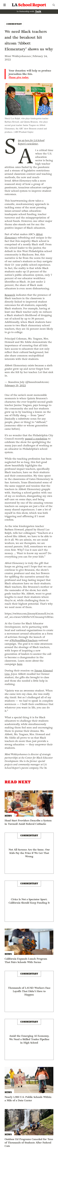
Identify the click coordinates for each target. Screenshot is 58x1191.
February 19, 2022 (15, 385)
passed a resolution (36, 438)
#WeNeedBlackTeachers (23, 640)
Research (10, 295)
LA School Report (29, 5)
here (19, 664)
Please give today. (19, 77)
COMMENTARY (14, 24)
